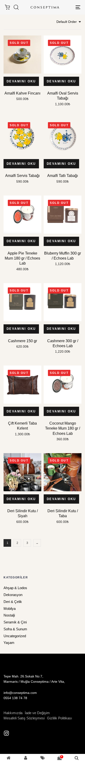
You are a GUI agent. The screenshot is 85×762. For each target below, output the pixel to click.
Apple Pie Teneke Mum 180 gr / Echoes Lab (22, 258)
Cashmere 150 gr (22, 341)
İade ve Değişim (37, 713)
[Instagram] (6, 733)
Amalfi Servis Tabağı (22, 176)
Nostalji (9, 615)
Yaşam (9, 643)
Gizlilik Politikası (59, 718)
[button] (16, 7)
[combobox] (68, 22)
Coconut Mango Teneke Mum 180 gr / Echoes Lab (62, 428)
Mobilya (10, 609)
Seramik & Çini (15, 622)
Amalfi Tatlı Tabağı (62, 176)
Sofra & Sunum (15, 629)
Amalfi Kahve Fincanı (22, 93)
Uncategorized (15, 636)
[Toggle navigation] (67, 7)
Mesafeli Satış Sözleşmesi (24, 718)
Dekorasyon (13, 595)
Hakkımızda (13, 713)
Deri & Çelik (13, 602)
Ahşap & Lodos (15, 588)
